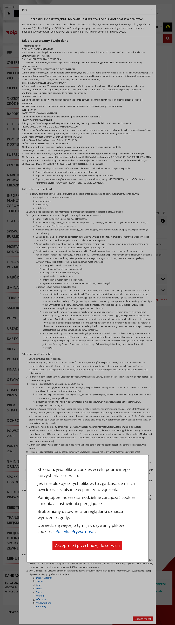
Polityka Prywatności (75, 531)
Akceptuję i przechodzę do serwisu (87, 545)
